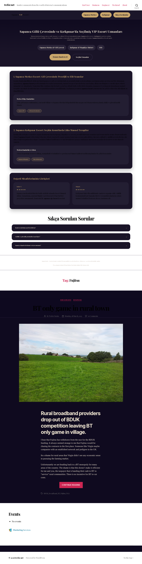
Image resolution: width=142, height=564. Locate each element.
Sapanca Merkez (90, 15)
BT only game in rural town (71, 307)
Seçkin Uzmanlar (82, 57)
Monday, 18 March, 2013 (73, 316)
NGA (68, 493)
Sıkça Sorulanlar (121, 15)
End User (86, 5)
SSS (100, 47)
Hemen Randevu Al (60, 57)
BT (59, 493)
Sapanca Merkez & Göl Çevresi (52, 47)
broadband (65, 300)
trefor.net (9, 5)
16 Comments (93, 316)
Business (95, 5)
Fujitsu (63, 493)
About (124, 5)
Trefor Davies (54, 316)
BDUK (46, 493)
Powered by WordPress (35, 558)
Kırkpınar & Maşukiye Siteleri (81, 47)
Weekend (116, 5)
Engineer (106, 5)
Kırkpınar (106, 15)
